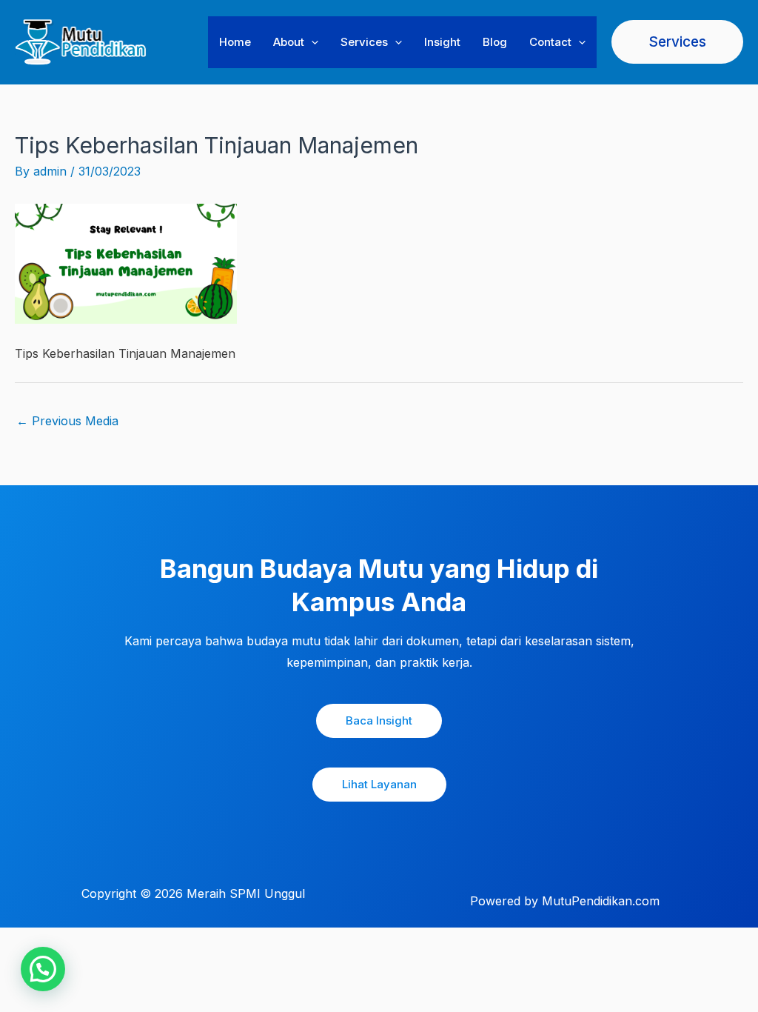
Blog (495, 42)
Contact (550, 42)
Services (364, 42)
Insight (442, 42)
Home (235, 42)
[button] (311, 42)
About (288, 42)
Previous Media (67, 420)
